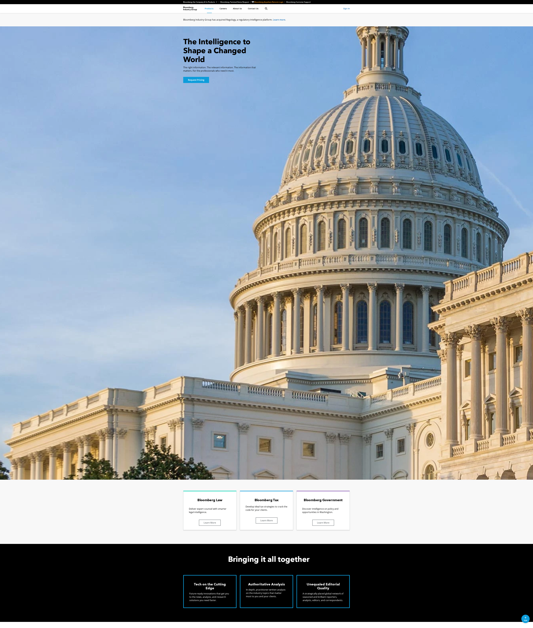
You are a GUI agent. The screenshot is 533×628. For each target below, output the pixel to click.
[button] (201, 2)
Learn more (279, 19)
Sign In (346, 8)
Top (525, 620)
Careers (223, 8)
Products (209, 8)
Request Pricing (196, 79)
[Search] (266, 8)
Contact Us (253, 8)
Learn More (210, 522)
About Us (237, 8)
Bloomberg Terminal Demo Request (234, 2)
